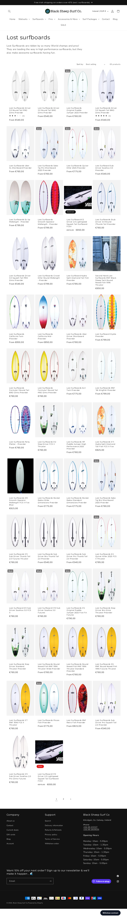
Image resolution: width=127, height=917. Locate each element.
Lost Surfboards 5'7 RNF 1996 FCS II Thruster (18, 722)
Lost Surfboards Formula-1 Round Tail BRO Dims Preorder (19, 390)
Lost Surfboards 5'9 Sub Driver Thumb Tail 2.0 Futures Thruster (19, 556)
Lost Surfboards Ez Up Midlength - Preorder (19, 220)
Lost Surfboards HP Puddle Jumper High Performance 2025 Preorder (76, 445)
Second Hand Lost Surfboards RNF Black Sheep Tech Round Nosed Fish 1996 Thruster (105, 280)
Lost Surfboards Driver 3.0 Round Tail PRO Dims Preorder (20, 110)
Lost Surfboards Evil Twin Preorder (76, 389)
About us (11, 821)
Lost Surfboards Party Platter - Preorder (19, 443)
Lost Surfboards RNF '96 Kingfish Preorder (105, 389)
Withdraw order (52, 843)
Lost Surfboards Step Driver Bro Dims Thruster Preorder (105, 610)
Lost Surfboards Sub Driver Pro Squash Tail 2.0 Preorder (106, 722)
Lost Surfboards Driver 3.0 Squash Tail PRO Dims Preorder (20, 278)
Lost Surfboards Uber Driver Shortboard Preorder (77, 336)
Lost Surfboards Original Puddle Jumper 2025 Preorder (77, 110)
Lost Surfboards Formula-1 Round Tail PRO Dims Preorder (48, 390)
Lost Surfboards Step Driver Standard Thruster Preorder (19, 666)
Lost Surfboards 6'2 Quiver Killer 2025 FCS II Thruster (106, 556)
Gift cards (11, 834)
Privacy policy (51, 834)
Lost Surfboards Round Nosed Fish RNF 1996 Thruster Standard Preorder (77, 667)
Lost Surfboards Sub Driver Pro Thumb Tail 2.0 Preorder (77, 556)
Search (48, 821)
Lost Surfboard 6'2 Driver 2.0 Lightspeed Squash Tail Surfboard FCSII (77, 223)
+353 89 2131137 (90, 827)
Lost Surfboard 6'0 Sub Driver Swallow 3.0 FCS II (20, 610)
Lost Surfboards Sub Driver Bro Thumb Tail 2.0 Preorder (48, 556)
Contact (10, 825)
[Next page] (70, 799)
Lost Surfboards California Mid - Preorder (45, 336)
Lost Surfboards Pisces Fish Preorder (48, 721)
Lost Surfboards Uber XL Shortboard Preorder (20, 167)
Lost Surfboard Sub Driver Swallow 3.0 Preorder (104, 168)
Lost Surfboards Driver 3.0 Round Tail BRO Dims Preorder (48, 110)
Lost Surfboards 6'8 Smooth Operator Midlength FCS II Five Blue (19, 501)
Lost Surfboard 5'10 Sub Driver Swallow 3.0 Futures (49, 610)
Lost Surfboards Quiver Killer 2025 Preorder (78, 167)
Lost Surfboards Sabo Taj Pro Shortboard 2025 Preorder (48, 168)
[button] (9, 11)
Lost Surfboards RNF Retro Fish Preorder (76, 721)
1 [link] (56, 799)
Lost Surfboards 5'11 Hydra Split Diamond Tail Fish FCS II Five (105, 444)
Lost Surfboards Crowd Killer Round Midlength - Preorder (49, 278)
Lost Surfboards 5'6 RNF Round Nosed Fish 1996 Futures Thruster (106, 666)
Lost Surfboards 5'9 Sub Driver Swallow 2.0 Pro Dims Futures (20, 776)
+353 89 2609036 (91, 829)
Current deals (13, 830)
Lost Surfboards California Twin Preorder (16, 336)
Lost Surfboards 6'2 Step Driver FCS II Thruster (47, 444)
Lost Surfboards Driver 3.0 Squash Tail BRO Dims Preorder (106, 110)
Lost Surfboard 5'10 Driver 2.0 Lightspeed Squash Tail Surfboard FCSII (48, 777)
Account (10, 843)
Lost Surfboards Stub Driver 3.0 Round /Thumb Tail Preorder (105, 221)
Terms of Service (52, 839)
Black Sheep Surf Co (20, 903)
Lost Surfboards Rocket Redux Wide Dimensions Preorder (49, 500)
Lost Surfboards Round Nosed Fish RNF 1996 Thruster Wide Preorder (49, 666)
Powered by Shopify (35, 903)
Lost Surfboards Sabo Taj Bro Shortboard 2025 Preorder (105, 500)
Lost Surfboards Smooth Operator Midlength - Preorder (48, 221)
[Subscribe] (50, 881)
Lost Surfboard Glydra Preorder (105, 335)
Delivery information (54, 825)
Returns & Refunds (53, 830)
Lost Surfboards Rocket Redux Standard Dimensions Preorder (78, 500)
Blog (9, 839)
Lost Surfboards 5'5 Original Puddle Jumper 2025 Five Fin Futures (77, 611)
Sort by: (80, 64)
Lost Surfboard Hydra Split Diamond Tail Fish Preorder (78, 278)
